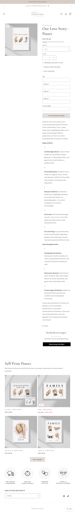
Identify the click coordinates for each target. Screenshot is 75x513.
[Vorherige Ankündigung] (4, 6)
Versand (44, 41)
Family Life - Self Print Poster (46, 450)
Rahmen (44, 45)
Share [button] (46, 326)
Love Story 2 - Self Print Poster (13, 409)
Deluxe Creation (39, 508)
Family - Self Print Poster (45, 409)
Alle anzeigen (37, 459)
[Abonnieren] (38, 496)
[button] (4, 14)
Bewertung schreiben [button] (56, 344)
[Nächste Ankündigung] (71, 6)
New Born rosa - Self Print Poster (14, 450)
